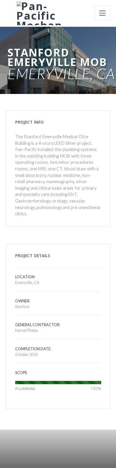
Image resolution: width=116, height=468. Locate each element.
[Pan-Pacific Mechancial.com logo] (37, 12)
